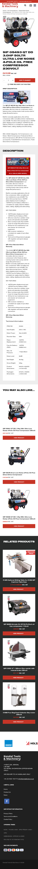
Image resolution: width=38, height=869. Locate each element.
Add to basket (25, 80)
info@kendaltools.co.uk (25, 1)
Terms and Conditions (10, 816)
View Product (19, 437)
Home (4, 10)
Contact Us (7, 792)
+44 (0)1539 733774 (13, 1)
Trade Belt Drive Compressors (20, 139)
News (5, 795)
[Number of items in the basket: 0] (30, 5)
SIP (17, 138)
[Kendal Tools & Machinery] (10, 5)
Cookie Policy (8, 819)
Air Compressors (12, 10)
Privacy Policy (8, 813)
